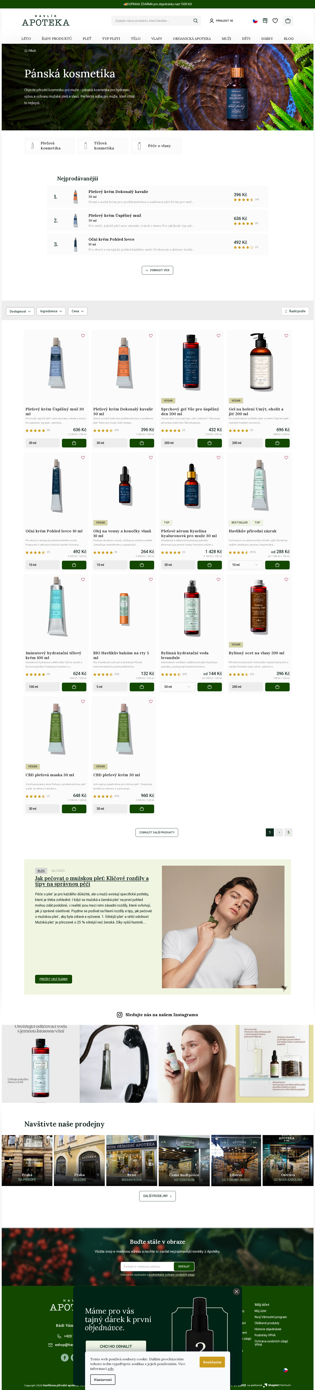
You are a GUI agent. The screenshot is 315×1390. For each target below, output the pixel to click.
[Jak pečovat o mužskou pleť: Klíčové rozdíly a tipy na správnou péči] (223, 927)
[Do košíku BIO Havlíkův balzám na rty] (142, 687)
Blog (41, 870)
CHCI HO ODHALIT (116, 1346)
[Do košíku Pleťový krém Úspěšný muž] (74, 443)
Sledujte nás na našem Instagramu (162, 1014)
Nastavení (103, 1379)
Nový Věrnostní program (271, 1317)
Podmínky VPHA (265, 1335)
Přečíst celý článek (54, 979)
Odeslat (184, 1266)
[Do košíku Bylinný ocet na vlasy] (277, 687)
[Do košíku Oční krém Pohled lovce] (74, 565)
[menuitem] (26, 38)
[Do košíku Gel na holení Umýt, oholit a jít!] (277, 443)
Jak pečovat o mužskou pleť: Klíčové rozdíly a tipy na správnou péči (92, 881)
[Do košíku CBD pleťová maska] (74, 809)
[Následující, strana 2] (279, 832)
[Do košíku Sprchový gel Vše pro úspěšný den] (209, 443)
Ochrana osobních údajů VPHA (271, 1343)
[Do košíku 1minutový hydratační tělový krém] (74, 687)
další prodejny (155, 1196)
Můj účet (260, 1311)
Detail (277, 565)
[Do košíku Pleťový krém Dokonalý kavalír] (142, 443)
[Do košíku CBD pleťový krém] (142, 809)
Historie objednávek (268, 1329)
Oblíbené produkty (267, 1323)
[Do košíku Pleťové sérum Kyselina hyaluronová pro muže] (209, 565)
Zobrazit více (160, 270)
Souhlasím (212, 1362)
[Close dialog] (236, 1291)
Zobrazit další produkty (156, 832)
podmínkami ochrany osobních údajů (172, 1274)
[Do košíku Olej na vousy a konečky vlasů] (142, 565)
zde (111, 1368)
